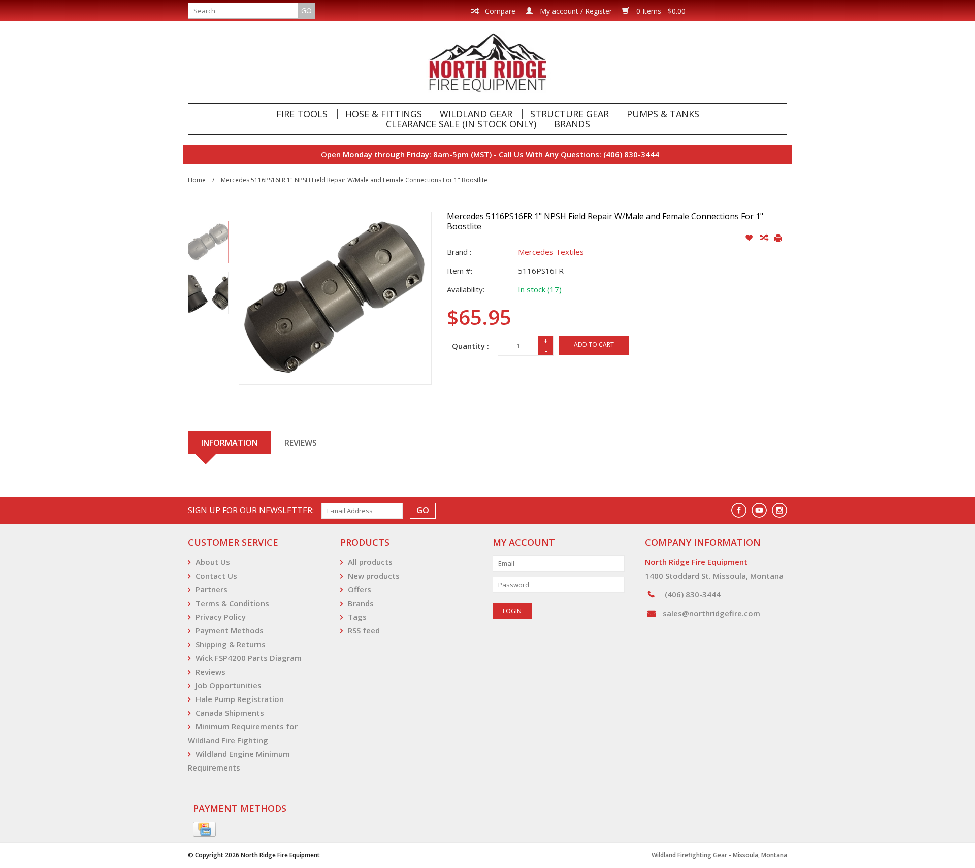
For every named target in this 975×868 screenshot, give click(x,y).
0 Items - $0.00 (660, 11)
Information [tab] (229, 442)
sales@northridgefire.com (711, 613)
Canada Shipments (230, 713)
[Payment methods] (204, 829)
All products (370, 562)
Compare (499, 11)
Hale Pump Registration (240, 699)
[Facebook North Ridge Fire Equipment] (738, 510)
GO (306, 10)
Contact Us (216, 576)
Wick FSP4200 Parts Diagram (249, 658)
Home (197, 180)
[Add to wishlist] (750, 238)
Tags (357, 617)
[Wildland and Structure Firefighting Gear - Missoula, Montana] (487, 62)
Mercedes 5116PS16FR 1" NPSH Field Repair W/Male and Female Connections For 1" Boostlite (354, 180)
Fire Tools (302, 114)
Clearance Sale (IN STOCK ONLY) (461, 124)
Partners (212, 589)
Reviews (210, 671)
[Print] (778, 238)
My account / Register (575, 11)
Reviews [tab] (300, 442)
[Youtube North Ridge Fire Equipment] (759, 510)
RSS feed (364, 630)
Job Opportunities (229, 685)
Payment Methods (230, 630)
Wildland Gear (476, 114)
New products (374, 576)
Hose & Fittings (383, 114)
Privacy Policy (221, 617)
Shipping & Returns (231, 644)
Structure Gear (569, 114)
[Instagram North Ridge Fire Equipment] (779, 510)
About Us (213, 562)
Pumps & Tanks (663, 114)
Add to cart (594, 344)
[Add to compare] (764, 238)
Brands (572, 124)
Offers (359, 589)
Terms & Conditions (232, 603)
